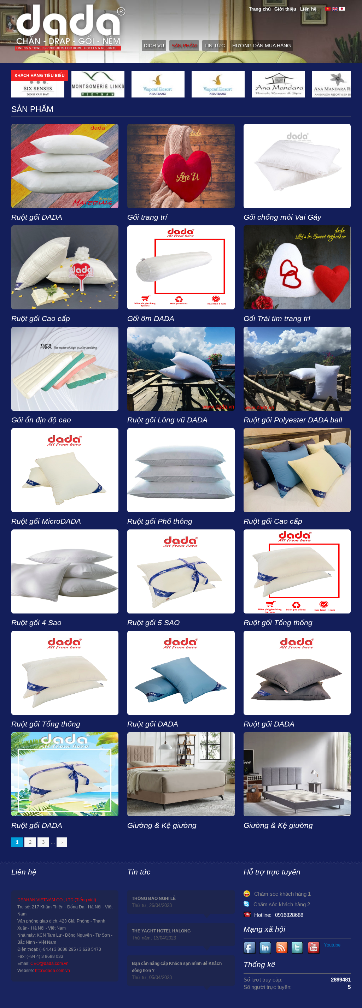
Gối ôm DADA (150, 318)
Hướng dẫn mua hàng (261, 45)
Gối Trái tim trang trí (277, 318)
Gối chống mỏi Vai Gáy (282, 217)
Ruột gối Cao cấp (40, 318)
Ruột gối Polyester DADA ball (293, 420)
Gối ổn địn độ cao (41, 420)
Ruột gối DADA (36, 217)
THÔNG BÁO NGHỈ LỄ (154, 898)
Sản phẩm (184, 45)
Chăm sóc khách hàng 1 (282, 894)
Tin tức (214, 45)
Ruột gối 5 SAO (153, 622)
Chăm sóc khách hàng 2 (281, 904)
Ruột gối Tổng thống (278, 622)
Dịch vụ (154, 45)
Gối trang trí (147, 217)
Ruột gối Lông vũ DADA (167, 420)
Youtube (265, 948)
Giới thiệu (285, 9)
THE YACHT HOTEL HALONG (161, 931)
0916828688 (289, 915)
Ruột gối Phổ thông (159, 521)
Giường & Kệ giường (162, 825)
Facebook (250, 948)
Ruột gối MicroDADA (46, 521)
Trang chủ (260, 9)
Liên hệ (308, 9)
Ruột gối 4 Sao (36, 622)
